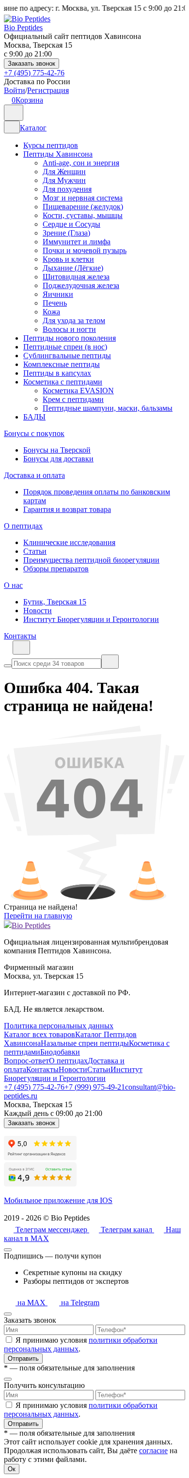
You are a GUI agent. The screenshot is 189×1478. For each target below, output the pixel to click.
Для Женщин (64, 171)
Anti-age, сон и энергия (81, 163)
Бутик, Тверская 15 (54, 602)
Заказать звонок (31, 63)
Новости (37, 610)
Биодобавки (60, 1052)
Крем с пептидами (73, 399)
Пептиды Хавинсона (58, 154)
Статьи (35, 551)
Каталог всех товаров (39, 1034)
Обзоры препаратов (56, 569)
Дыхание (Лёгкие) (73, 268)
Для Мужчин (64, 180)
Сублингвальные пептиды (67, 355)
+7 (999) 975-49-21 (94, 1087)
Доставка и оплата (34, 475)
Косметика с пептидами (62, 382)
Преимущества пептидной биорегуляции (91, 560)
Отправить (23, 1358)
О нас (13, 585)
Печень (55, 303)
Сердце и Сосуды (71, 224)
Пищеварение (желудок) (83, 206)
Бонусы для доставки (58, 459)
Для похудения (67, 189)
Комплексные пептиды (61, 364)
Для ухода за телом (74, 320)
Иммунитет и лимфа (76, 241)
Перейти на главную (38, 916)
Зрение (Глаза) (66, 233)
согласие (153, 1450)
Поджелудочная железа (81, 285)
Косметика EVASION (78, 390)
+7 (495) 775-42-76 (34, 73)
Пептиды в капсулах (57, 373)
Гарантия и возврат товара (67, 509)
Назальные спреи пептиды (85, 1043)
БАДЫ (34, 417)
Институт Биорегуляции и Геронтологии (91, 619)
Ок (12, 1469)
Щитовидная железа (76, 277)
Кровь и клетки (68, 259)
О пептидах (23, 526)
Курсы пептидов (50, 145)
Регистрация (48, 90)
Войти (14, 90)
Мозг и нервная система (83, 198)
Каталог (33, 128)
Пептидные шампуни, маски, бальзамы (108, 408)
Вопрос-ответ (26, 1061)
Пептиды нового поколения (69, 338)
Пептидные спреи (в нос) (65, 347)
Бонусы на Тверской (57, 450)
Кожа (51, 312)
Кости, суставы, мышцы (83, 215)
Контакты (20, 636)
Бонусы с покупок (34, 433)
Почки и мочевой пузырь (84, 250)
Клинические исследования (69, 542)
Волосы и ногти (69, 329)
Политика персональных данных (58, 1026)
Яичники (58, 294)
